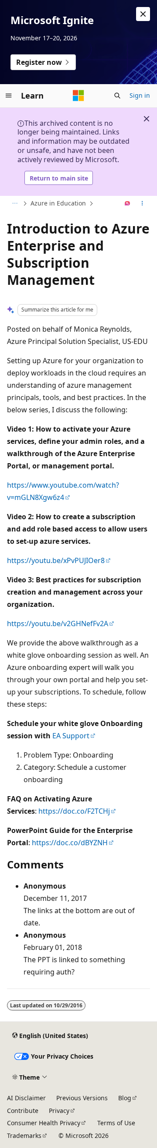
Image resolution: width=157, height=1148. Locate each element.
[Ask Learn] (127, 204)
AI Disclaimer (26, 1098)
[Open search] (117, 95)
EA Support (70, 736)
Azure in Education (58, 203)
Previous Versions (82, 1098)
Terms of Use (116, 1123)
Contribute (22, 1110)
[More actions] (142, 204)
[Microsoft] (78, 95)
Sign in (140, 95)
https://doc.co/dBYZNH (70, 842)
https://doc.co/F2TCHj (74, 811)
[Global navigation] (8, 95)
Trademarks (24, 1135)
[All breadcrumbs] (14, 204)
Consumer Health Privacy (43, 1123)
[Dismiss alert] (143, 14)
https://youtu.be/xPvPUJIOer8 (56, 560)
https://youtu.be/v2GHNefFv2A (57, 623)
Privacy (59, 1110)
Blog (124, 1098)
